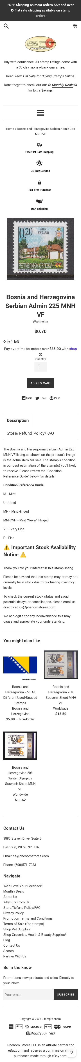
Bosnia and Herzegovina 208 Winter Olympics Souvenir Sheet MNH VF (20, 778)
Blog (6, 940)
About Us (10, 897)
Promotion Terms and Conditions (28, 918)
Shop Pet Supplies (16, 929)
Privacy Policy (13, 913)
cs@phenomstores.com (37, 607)
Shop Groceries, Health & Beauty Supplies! (34, 935)
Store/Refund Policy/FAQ (30, 433)
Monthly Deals (13, 891)
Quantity (40, 359)
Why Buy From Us (16, 902)
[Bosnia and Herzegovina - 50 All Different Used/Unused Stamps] (20, 665)
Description (18, 420)
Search (8, 951)
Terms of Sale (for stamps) (23, 924)
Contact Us (11, 945)
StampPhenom (52, 1019)
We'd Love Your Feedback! (23, 886)
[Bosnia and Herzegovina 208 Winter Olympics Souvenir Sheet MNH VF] (20, 746)
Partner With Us (14, 956)
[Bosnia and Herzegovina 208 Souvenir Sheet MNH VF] (61, 665)
